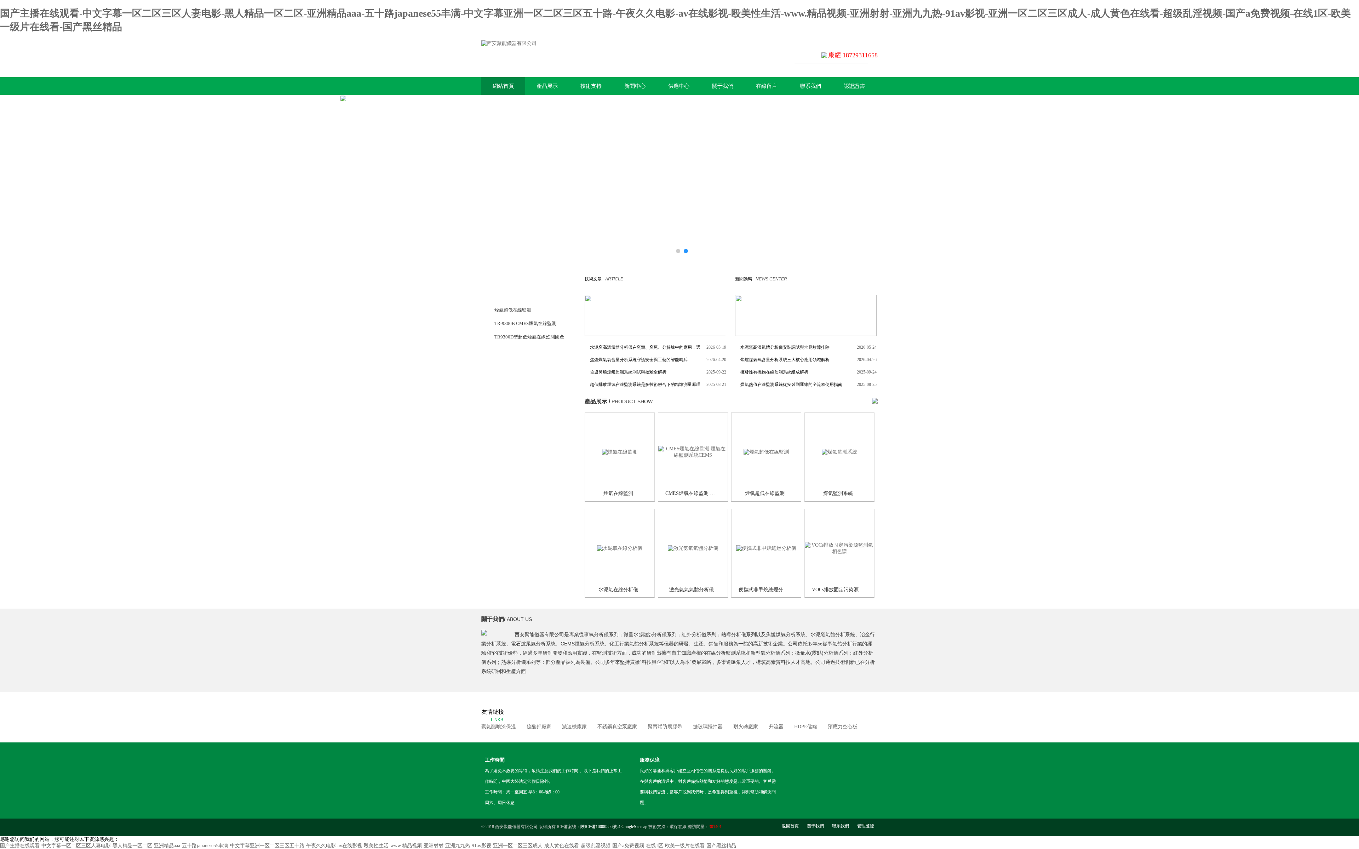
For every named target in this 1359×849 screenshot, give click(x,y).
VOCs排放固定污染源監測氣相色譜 (850, 589)
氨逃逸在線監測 (510, 444)
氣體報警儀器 (508, 377)
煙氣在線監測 (618, 493)
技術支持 (591, 86)
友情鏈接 (497, 715)
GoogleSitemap (634, 826)
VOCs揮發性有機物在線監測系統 (527, 431)
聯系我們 (810, 86)
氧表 (499, 404)
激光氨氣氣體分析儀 (691, 589)
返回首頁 (790, 826)
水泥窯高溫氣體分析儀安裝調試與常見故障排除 (785, 347)
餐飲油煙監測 (508, 390)
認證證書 (854, 86)
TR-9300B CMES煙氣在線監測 (525, 323)
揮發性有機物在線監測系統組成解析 (774, 372)
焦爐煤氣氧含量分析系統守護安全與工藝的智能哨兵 (639, 359)
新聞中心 (635, 86)
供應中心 (678, 86)
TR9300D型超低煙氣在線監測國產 (529, 337)
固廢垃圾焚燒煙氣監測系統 (522, 458)
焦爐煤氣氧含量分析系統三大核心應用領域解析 (785, 359)
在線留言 (766, 86)
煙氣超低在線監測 (512, 310)
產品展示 (547, 86)
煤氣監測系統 (838, 493)
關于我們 (722, 86)
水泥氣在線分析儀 (618, 589)
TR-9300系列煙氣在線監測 (521, 296)
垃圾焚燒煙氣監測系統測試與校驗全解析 (628, 372)
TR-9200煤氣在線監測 (516, 363)
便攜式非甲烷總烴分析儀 (766, 589)
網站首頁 (503, 86)
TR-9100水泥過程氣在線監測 (523, 417)
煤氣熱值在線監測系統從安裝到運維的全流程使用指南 (791, 384)
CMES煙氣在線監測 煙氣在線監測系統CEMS (714, 493)
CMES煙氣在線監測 (514, 350)
